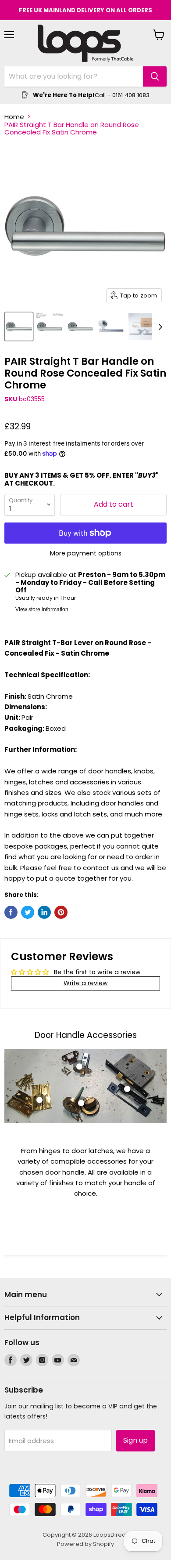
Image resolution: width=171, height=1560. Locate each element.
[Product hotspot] (39, 1100)
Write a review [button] (86, 983)
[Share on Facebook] (11, 912)
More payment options (85, 553)
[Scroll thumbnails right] (159, 327)
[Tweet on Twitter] (27, 912)
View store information (41, 609)
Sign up (135, 1440)
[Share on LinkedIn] (44, 912)
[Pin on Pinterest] (61, 912)
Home (14, 116)
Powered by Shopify (85, 1544)
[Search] (155, 76)
